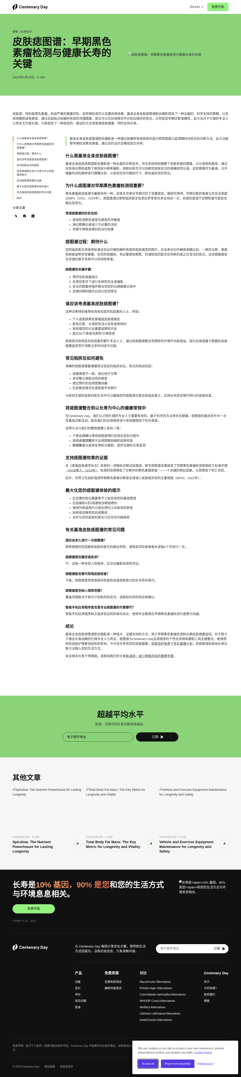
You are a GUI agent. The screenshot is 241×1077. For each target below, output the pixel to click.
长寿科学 (26, 31)
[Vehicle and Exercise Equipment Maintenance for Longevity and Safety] (224, 844)
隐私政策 (49, 1066)
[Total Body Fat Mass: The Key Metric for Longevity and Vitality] (151, 844)
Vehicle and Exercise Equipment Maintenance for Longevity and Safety (186, 846)
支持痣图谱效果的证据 (29, 180)
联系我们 (209, 994)
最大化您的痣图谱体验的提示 (33, 186)
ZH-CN (195, 7)
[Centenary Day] (30, 7)
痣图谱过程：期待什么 (29, 153)
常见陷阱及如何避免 (28, 165)
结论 (19, 198)
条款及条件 (66, 1066)
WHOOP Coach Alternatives (157, 1000)
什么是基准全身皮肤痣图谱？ (33, 138)
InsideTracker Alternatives (156, 1019)
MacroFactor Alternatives (155, 981)
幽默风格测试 (113, 988)
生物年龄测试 (113, 981)
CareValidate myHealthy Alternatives (163, 994)
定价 (78, 988)
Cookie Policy (203, 1052)
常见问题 (80, 1000)
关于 (207, 981)
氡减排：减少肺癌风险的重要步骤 (149, 656)
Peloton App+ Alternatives (156, 988)
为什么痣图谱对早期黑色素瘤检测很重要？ (35, 146)
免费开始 (218, 7)
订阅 (155, 737)
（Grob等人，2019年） (81, 470)
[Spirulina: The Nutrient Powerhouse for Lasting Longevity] (77, 844)
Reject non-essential (178, 1063)
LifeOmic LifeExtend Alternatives (160, 1013)
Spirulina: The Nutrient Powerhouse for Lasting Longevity (33, 846)
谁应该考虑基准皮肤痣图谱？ (33, 159)
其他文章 (27, 777)
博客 (15, 31)
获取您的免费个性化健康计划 (171, 644)
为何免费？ (211, 988)
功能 (78, 981)
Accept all (148, 1063)
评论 (78, 994)
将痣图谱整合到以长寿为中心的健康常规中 (35, 173)
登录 (78, 1007)
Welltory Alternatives (152, 1007)
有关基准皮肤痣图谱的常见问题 (34, 192)
